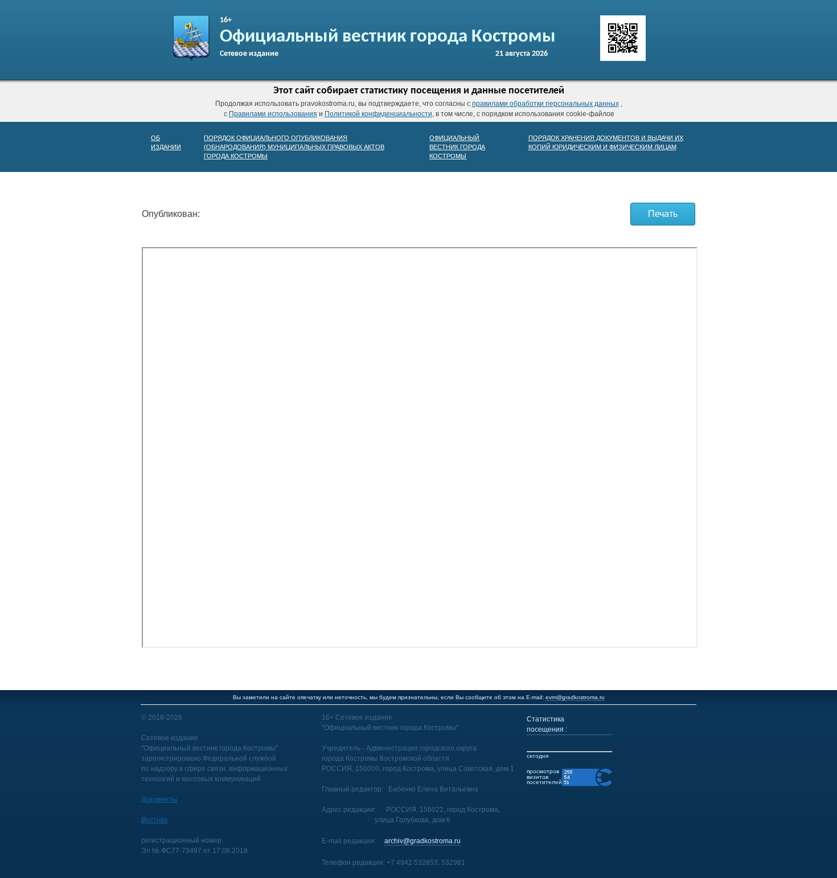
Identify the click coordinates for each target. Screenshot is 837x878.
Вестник (154, 820)
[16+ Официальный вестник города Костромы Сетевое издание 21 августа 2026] (191, 59)
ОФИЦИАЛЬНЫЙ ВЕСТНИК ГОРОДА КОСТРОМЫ (457, 146)
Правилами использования (273, 114)
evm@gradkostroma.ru (575, 697)
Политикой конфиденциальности (378, 114)
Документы (159, 799)
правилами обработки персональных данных (545, 104)
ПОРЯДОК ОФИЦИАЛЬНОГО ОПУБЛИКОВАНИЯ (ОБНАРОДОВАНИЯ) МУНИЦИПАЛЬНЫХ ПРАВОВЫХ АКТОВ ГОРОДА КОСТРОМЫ (294, 146)
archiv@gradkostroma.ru (422, 841)
